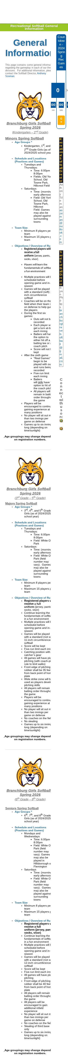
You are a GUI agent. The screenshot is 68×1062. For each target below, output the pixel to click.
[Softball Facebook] (61, 422)
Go (61, 120)
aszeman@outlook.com (61, 226)
